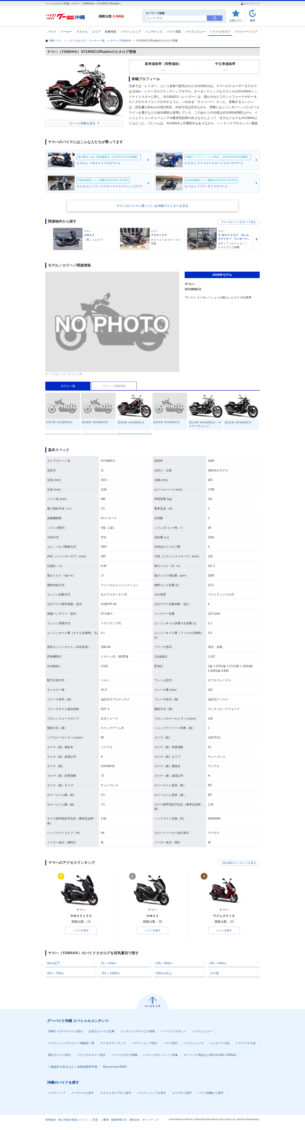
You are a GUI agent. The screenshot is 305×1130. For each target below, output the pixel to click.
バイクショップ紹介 (145, 1043)
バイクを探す (81, 930)
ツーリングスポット (174, 1031)
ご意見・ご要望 (99, 1119)
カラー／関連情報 (114, 386)
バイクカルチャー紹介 (91, 1055)
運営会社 (134, 1119)
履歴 (252, 20)
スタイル (82, 31)
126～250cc (163, 963)
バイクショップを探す (151, 1093)
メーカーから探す (82, 1093)
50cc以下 (53, 963)
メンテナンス (154, 31)
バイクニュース (194, 1043)
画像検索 (110, 31)
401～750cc (55, 973)
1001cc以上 (163, 973)
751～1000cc (110, 973)
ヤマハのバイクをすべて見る (238, 222)
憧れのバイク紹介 (59, 1055)
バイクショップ (131, 31)
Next (256, 239)
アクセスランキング (113, 1043)
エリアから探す (182, 1093)
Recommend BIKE (115, 1066)
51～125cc (108, 963)
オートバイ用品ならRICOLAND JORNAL (210, 1055)
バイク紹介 (170, 1043)
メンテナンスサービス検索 (137, 1031)
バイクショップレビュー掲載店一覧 (71, 1043)
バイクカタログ (220, 31)
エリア (96, 31)
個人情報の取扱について (73, 1119)
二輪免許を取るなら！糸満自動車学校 (72, 1066)
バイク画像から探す (211, 1093)
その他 (214, 973)
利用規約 (50, 1119)
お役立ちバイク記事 (101, 1031)
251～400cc (217, 963)
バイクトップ (56, 1093)
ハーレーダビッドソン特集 (160, 1055)
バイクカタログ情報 (124, 1055)
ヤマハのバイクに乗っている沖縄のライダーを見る (152, 206)
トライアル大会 (245, 1043)
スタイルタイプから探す (116, 1093)
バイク (52, 31)
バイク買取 (174, 31)
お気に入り (236, 20)
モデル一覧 (68, 386)
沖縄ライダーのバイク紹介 (65, 1031)
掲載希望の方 (119, 1119)
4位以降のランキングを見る (239, 862)
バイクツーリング (245, 31)
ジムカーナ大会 (219, 1043)
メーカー (66, 31)
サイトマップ (252, 3)
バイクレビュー (195, 31)
